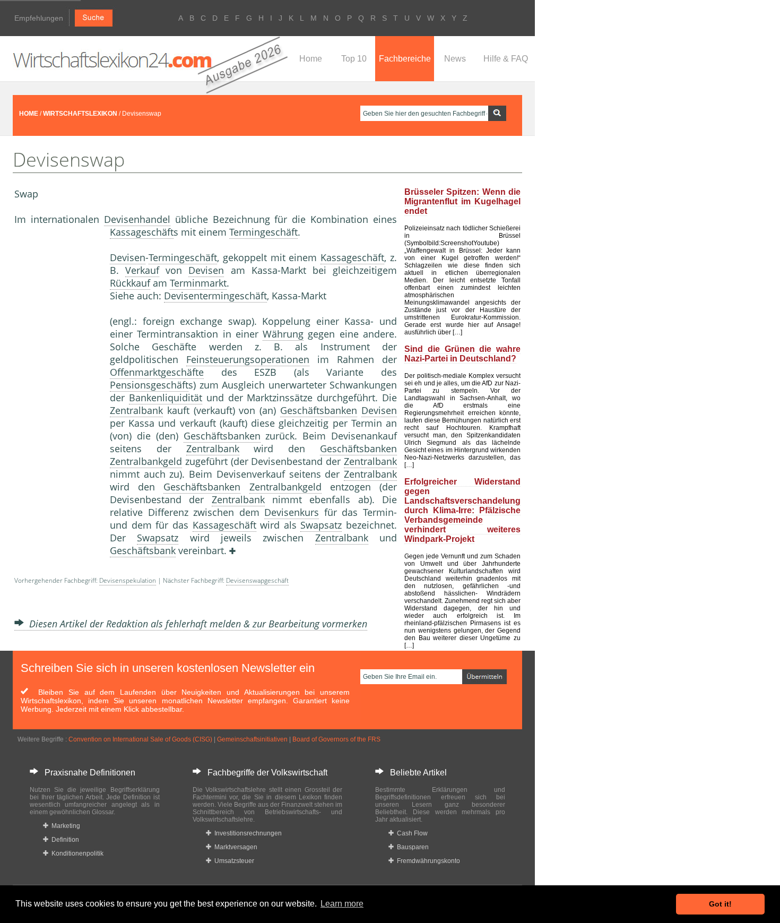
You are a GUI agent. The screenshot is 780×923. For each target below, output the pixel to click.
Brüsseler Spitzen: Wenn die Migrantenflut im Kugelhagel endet (462, 201)
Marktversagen (234, 847)
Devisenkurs (291, 512)
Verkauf (142, 270)
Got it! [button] (720, 904)
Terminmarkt (198, 283)
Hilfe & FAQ (505, 58)
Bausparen (411, 847)
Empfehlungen (38, 18)
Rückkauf (130, 283)
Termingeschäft (263, 232)
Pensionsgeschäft (149, 384)
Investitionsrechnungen (246, 833)
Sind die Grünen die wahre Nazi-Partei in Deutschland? (462, 353)
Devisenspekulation (127, 580)
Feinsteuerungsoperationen (247, 359)
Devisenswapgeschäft (257, 580)
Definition (63, 839)
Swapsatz (321, 525)
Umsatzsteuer (232, 861)
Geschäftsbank (143, 550)
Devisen (127, 257)
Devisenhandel (137, 219)
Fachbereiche (405, 58)
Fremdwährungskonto (427, 861)
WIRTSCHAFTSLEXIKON (80, 113)
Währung (283, 333)
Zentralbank (136, 410)
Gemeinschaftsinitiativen (252, 739)
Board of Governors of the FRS (336, 739)
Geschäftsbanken (318, 410)
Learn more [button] (341, 903)
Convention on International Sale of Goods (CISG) (140, 739)
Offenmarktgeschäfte (157, 372)
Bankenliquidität (165, 397)
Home (310, 58)
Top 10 (354, 58)
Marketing (64, 826)
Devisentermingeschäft (215, 295)
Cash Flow (411, 833)
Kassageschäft (142, 232)
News (455, 58)
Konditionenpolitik (75, 853)
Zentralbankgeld (146, 461)
